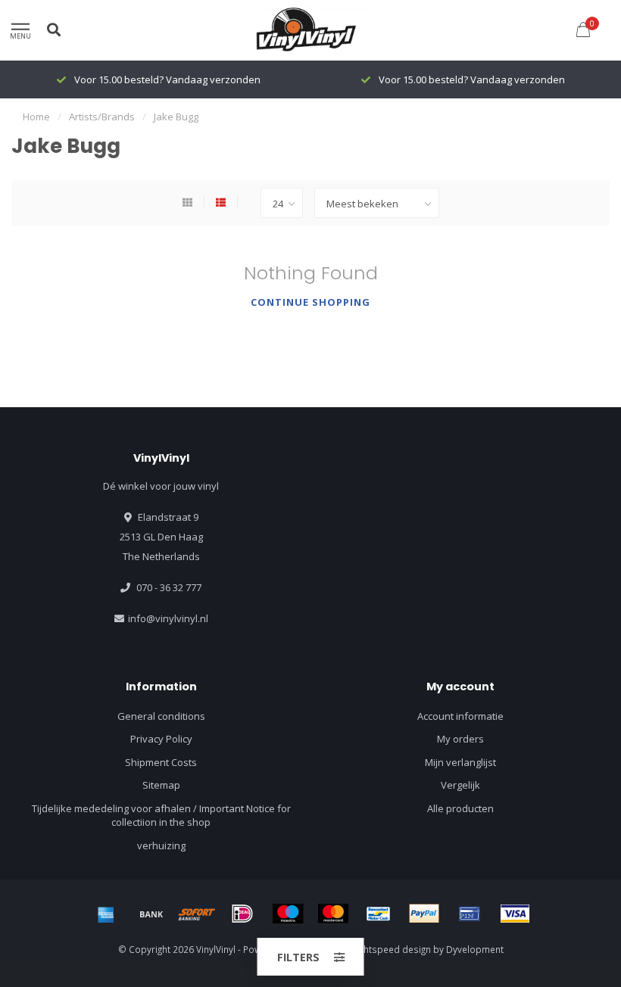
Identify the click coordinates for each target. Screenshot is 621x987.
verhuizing (161, 845)
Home (36, 116)
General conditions (161, 716)
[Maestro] (288, 913)
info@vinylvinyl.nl (168, 618)
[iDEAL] (242, 913)
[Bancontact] (379, 913)
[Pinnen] (469, 913)
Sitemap (161, 785)
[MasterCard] (333, 913)
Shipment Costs (161, 762)
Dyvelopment (475, 949)
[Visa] (515, 913)
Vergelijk (460, 785)
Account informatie (460, 716)
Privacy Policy (161, 739)
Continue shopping (310, 302)
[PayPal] (424, 913)
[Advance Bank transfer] (151, 913)
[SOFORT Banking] (197, 913)
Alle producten (460, 808)
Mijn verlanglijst (460, 762)
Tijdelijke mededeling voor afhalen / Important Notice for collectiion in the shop (161, 816)
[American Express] (106, 913)
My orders (460, 739)
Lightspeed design (391, 949)
